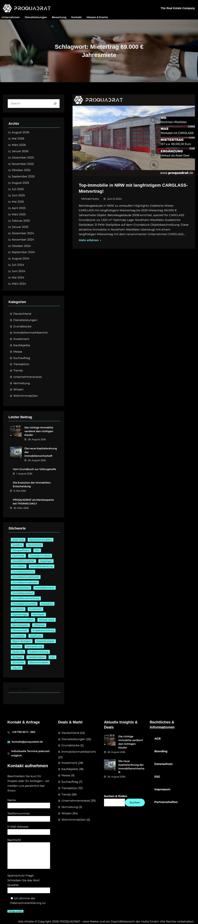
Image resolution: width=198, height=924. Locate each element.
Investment (21, 339)
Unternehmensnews (27, 376)
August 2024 (20, 258)
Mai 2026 (18, 138)
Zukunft (16, 667)
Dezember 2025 (23, 157)
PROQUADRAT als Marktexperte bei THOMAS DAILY (33, 501)
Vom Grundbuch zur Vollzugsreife (34, 469)
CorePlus (17, 545)
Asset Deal (18, 539)
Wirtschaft (18, 662)
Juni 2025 (18, 195)
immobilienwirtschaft (24, 603)
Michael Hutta (46, 619)
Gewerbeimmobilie (40, 555)
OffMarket (39, 625)
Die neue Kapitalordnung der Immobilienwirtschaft (40, 452)
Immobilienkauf (21, 587)
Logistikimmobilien (23, 619)
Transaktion (21, 364)
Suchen (135, 802)
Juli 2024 (18, 264)
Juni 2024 (18, 271)
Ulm (52, 657)
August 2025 (20, 182)
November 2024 (23, 239)
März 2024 (19, 283)
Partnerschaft (19, 630)
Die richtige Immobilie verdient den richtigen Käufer (38, 431)
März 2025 (19, 214)
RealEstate (35, 635)
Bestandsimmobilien (40, 539)
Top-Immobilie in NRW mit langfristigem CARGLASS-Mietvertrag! (133, 188)
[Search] (55, 103)
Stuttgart (17, 657)
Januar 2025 (20, 226)
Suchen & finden (115, 796)
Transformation (36, 657)
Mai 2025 (18, 201)
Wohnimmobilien (25, 395)
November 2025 (23, 163)
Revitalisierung (34, 646)
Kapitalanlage (19, 614)
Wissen (18, 389)
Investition (18, 609)
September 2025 (23, 176)
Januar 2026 (20, 151)
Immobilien (18, 566)
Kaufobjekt (38, 614)
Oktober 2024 (21, 245)
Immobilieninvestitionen (25, 577)
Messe (17, 351)
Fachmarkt (18, 555)
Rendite (16, 646)
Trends (18, 370)
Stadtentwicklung (38, 651)
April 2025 (19, 208)
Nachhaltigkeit (20, 625)
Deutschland (22, 313)
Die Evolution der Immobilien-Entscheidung (32, 484)
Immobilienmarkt (44, 587)
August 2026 (20, 132)
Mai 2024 (18, 277)
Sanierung (18, 651)
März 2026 (19, 144)
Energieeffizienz (21, 550)
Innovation (47, 603)
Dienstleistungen (25, 320)
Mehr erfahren (89, 240)
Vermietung (21, 383)
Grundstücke (22, 326)
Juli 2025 (18, 189)
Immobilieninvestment (24, 582)
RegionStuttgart (45, 641)
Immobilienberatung (41, 566)
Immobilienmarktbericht (30, 332)
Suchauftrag (21, 358)
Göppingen (46, 561)
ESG (37, 550)
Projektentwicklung (43, 630)
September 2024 (23, 252)
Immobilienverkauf (22, 593)
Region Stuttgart (21, 641)
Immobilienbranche (23, 571)
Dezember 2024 (23, 233)
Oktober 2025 (21, 170)
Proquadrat (18, 635)
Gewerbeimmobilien (23, 561)
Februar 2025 (21, 220)
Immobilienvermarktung (25, 598)
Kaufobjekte (21, 345)
